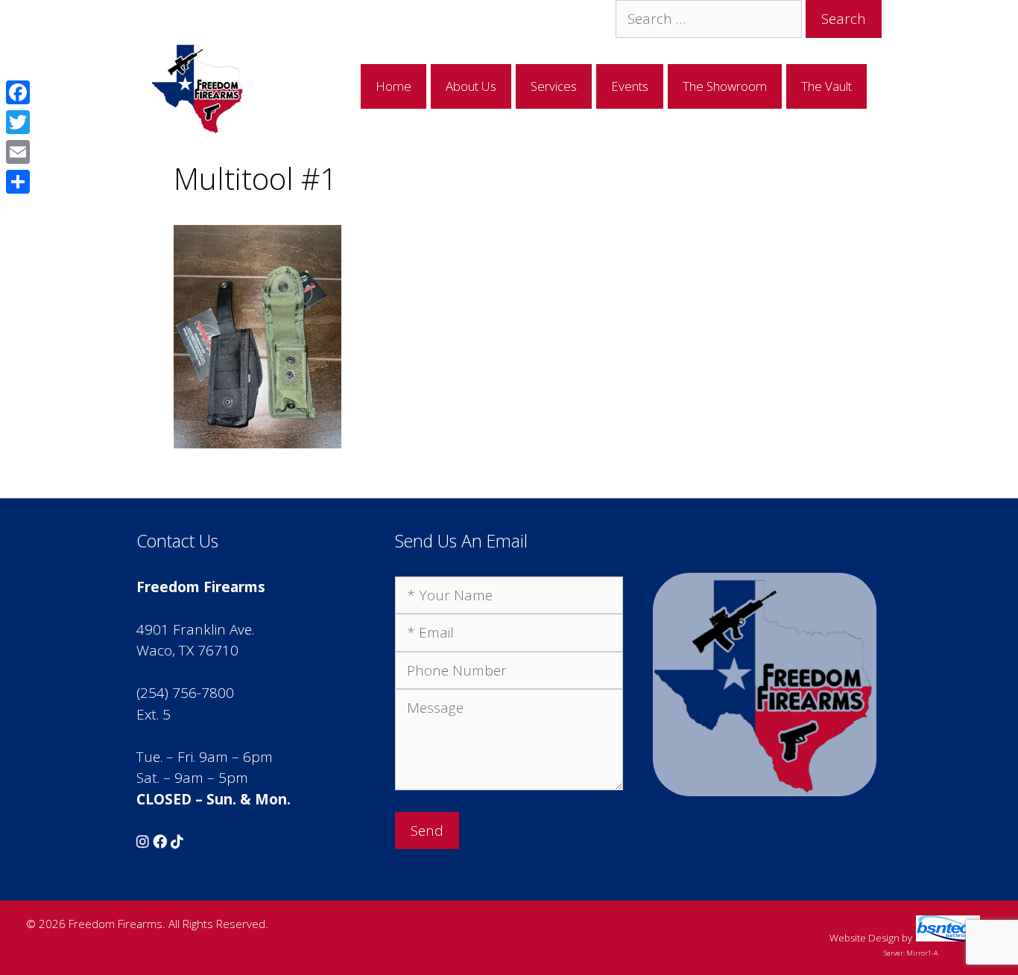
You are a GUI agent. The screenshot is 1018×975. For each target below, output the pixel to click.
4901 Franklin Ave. (195, 629)
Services (554, 86)
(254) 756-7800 (185, 692)
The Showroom (725, 86)
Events (629, 86)
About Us (471, 86)
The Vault (826, 86)
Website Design (864, 937)
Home (393, 86)
